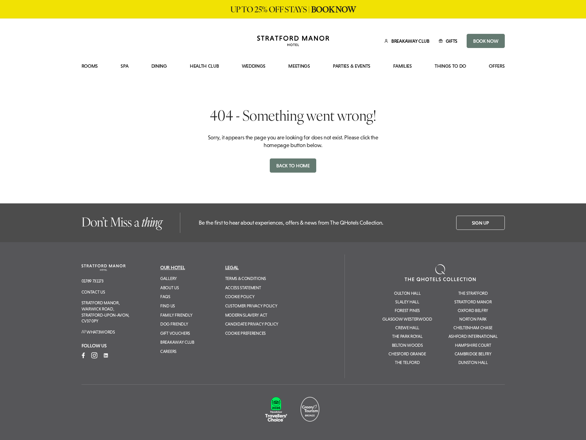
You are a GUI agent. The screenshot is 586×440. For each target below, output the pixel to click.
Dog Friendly (174, 324)
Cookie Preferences (245, 333)
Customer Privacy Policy (251, 305)
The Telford (407, 362)
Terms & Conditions (245, 278)
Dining (159, 66)
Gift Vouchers (175, 333)
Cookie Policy (240, 296)
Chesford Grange (407, 353)
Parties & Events (351, 66)
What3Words (100, 332)
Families (402, 66)
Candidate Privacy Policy (251, 324)
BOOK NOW (485, 41)
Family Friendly (176, 315)
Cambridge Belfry (473, 353)
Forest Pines (407, 310)
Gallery (168, 278)
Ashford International (473, 336)
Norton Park (472, 319)
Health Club (204, 66)
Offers (496, 66)
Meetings (299, 66)
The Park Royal (407, 336)
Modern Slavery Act (246, 315)
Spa (124, 66)
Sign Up (480, 223)
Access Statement (243, 287)
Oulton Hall (407, 293)
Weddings (253, 66)
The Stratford (473, 293)
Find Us (167, 305)
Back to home (292, 165)
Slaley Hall (407, 301)
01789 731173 (93, 280)
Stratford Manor (473, 301)
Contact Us (93, 292)
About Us (169, 287)
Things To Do (450, 66)
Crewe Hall (407, 327)
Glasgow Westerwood (407, 319)
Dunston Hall (473, 362)
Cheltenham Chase (472, 327)
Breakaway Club (177, 342)
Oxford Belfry (473, 310)
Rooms (90, 66)
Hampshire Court (473, 345)
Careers (168, 351)
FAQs (165, 296)
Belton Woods (407, 345)
